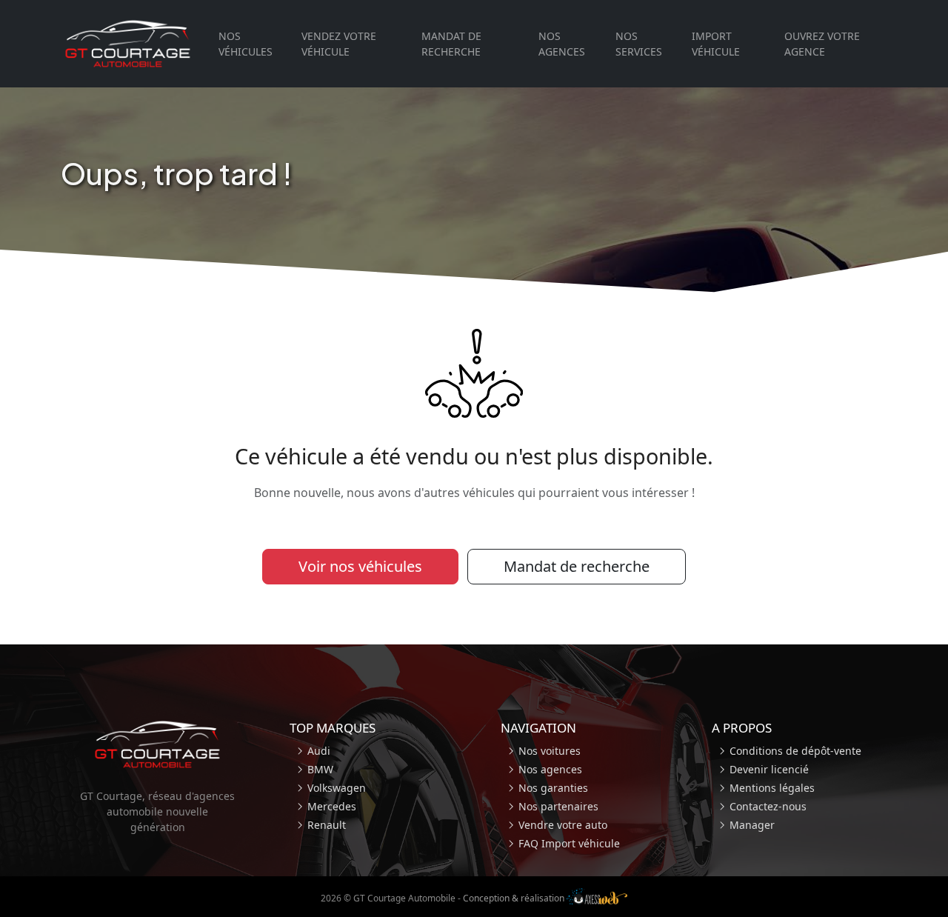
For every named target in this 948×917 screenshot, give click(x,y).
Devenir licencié (769, 769)
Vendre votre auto (562, 825)
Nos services (638, 44)
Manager (752, 825)
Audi (318, 751)
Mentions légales (772, 788)
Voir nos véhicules (360, 566)
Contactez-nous (768, 806)
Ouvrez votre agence (822, 44)
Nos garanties (553, 788)
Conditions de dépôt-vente (795, 751)
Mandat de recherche (451, 44)
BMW (320, 769)
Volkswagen (336, 788)
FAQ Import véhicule (569, 843)
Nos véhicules (245, 44)
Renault (326, 825)
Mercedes (331, 806)
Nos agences (561, 44)
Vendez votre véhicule (338, 44)
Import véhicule (716, 44)
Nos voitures (549, 751)
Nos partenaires (558, 806)
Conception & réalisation (515, 898)
